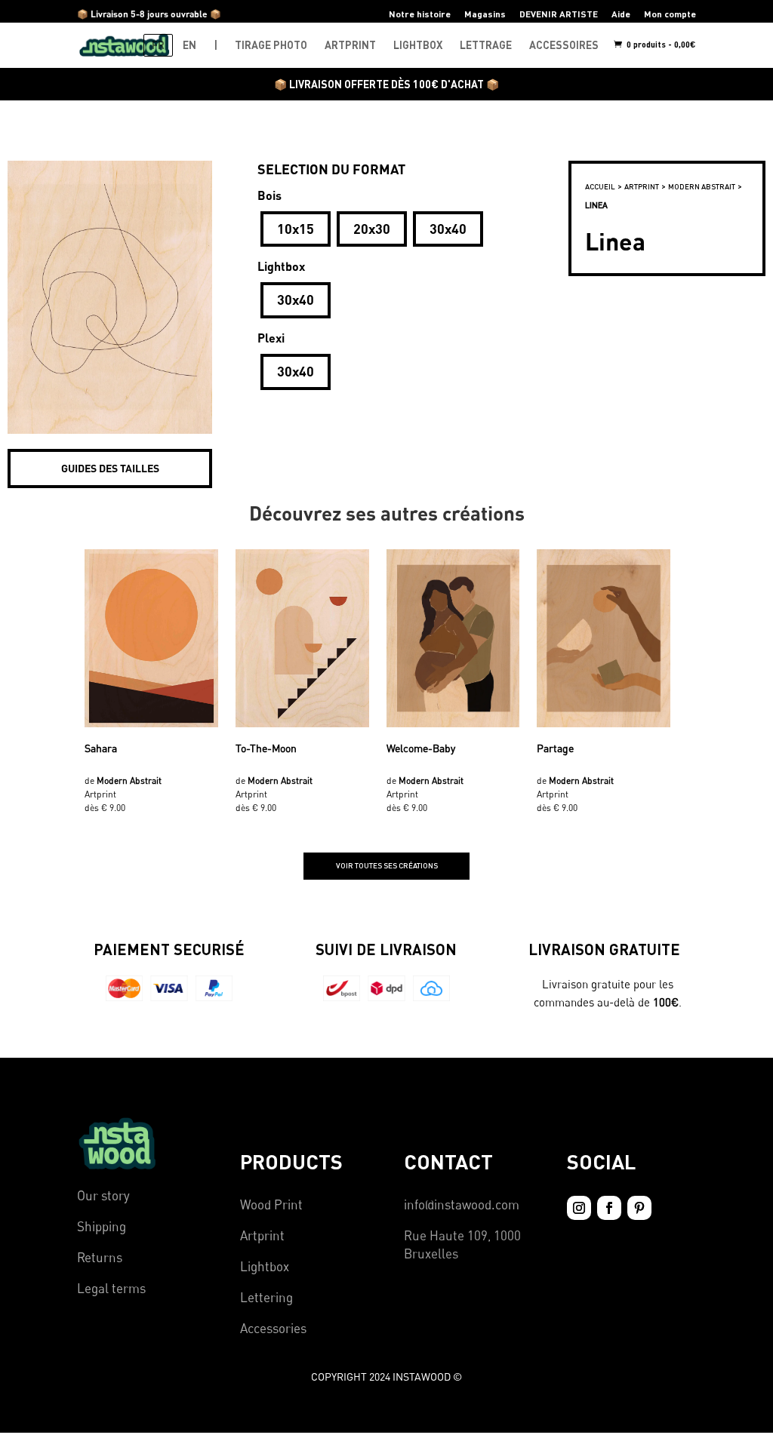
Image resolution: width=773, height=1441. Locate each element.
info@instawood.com (461, 1204)
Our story (103, 1195)
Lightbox (264, 1266)
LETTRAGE (486, 44)
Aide (620, 14)
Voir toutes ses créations (387, 865)
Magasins (485, 14)
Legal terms (111, 1288)
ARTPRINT (350, 44)
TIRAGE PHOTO (271, 44)
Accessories (273, 1328)
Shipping (101, 1226)
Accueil (600, 186)
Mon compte (670, 14)
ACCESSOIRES (564, 44)
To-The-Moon (266, 748)
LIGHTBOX (417, 44)
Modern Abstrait (701, 186)
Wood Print (271, 1204)
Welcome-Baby (420, 748)
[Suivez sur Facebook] (609, 1208)
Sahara (101, 748)
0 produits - (660, 44)
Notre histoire (420, 14)
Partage (555, 748)
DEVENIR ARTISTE (558, 14)
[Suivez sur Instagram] (579, 1208)
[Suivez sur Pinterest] (639, 1208)
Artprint (262, 1235)
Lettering (266, 1297)
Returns (99, 1257)
